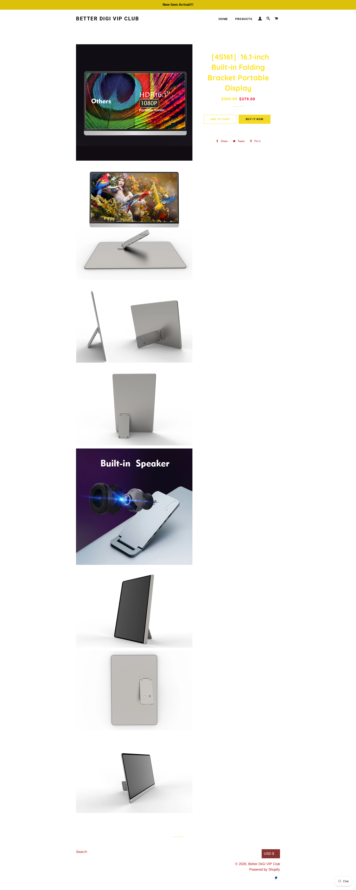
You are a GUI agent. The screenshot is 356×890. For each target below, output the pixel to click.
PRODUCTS (244, 19)
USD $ (269, 854)
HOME (223, 19)
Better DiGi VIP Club (107, 19)
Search (81, 852)
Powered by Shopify (264, 869)
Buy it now (254, 119)
